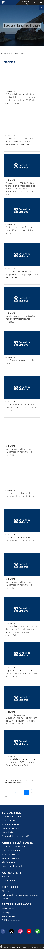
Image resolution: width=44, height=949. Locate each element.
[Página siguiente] (12, 796)
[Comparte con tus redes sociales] (41, 7)
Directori (6, 891)
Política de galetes (11, 920)
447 (27, 792)
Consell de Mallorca (1, 946)
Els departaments (10, 824)
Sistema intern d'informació (15, 836)
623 (7, 796)
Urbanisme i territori (12, 866)
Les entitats (7, 832)
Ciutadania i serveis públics (15, 846)
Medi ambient (8, 862)
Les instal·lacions (10, 828)
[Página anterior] (6, 792)
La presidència (9, 820)
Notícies (6, 876)
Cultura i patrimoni (11, 850)
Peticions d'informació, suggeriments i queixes (21, 896)
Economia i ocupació (12, 854)
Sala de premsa (9, 880)
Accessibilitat (8, 908)
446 (21, 792)
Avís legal (6, 912)
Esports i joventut (10, 858)
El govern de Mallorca (12, 816)
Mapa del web (9, 916)
